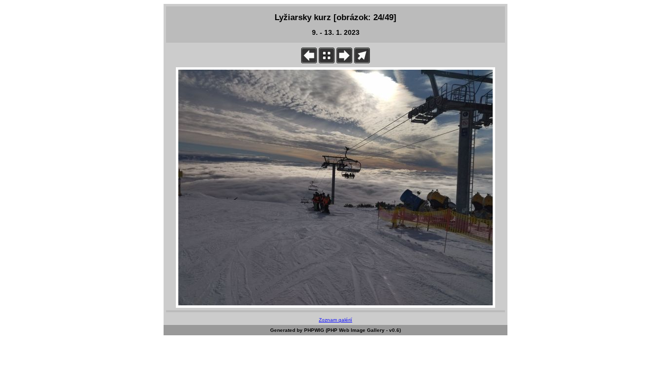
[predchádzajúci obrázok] (309, 61)
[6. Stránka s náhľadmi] (327, 61)
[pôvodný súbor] (362, 61)
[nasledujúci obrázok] (344, 61)
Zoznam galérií (335, 320)
